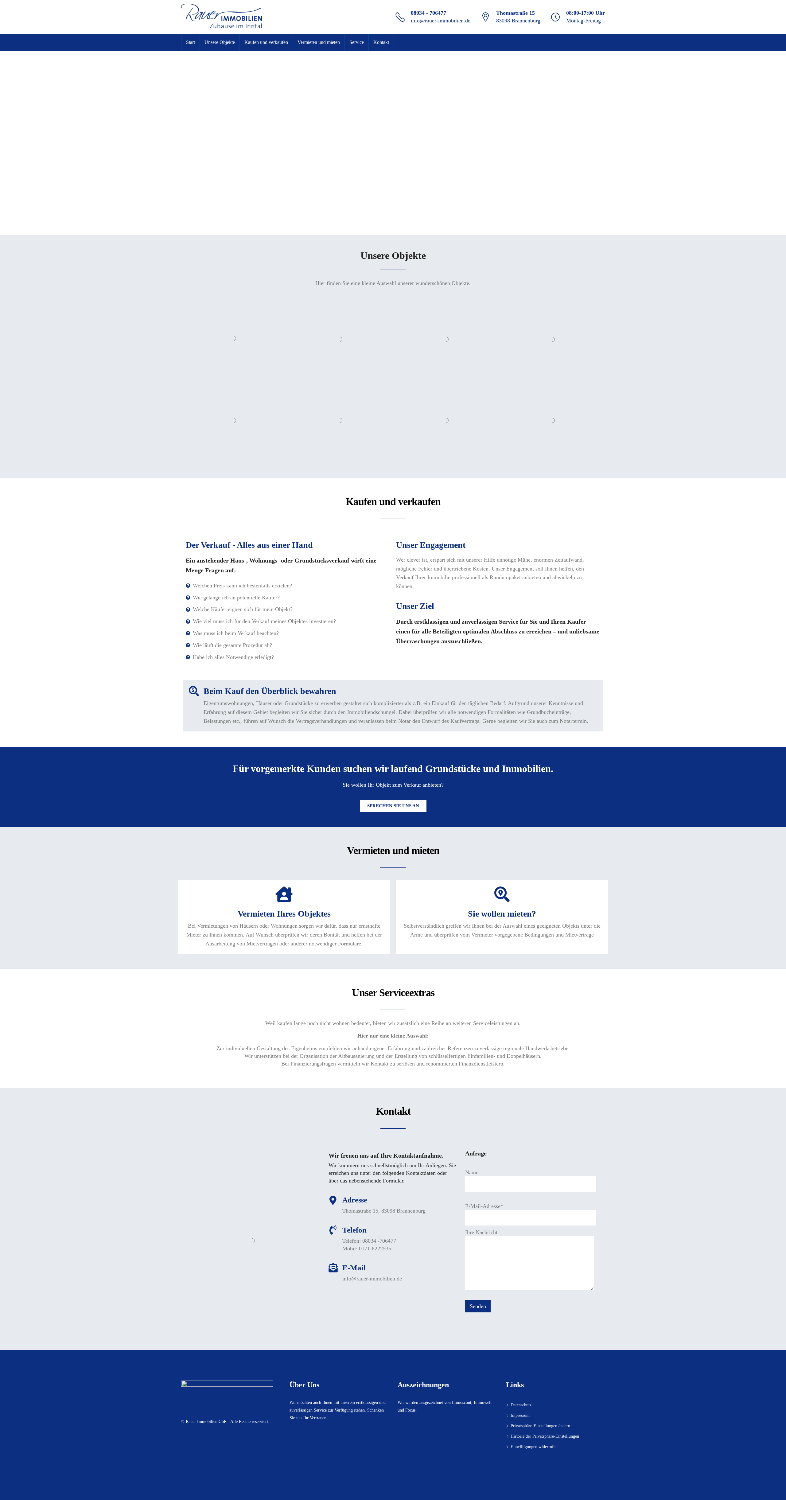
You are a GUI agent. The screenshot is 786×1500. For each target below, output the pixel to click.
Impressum (520, 1415)
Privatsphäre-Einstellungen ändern (540, 1426)
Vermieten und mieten (319, 42)
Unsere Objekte (219, 42)
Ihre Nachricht (481, 1232)
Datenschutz (521, 1405)
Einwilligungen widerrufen (534, 1446)
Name (471, 1172)
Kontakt (381, 42)
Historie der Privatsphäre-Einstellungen (545, 1436)
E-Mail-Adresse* (484, 1206)
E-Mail (354, 1268)
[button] (393, 806)
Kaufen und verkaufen (266, 42)
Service (356, 42)
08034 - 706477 (428, 13)
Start (190, 42)
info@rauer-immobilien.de (440, 21)
